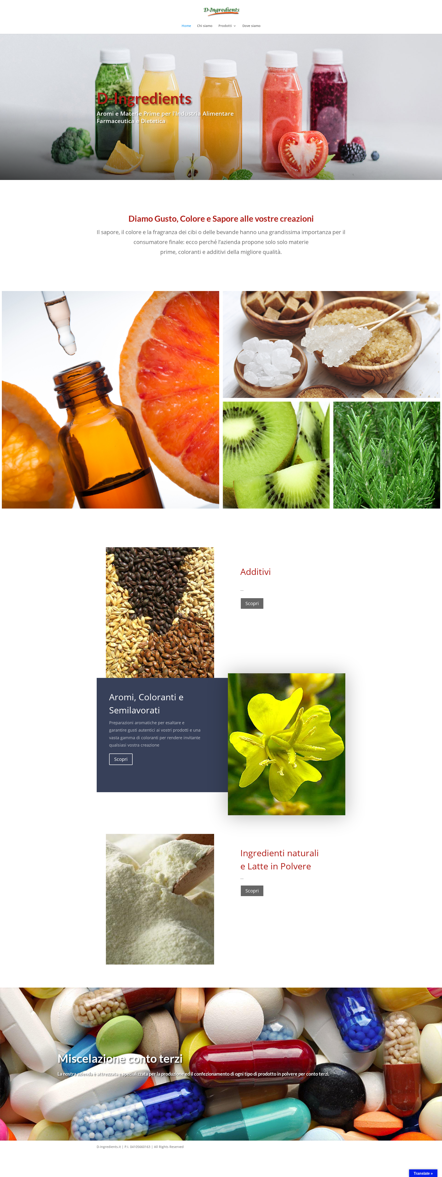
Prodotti (225, 26)
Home (186, 26)
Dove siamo (251, 26)
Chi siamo (204, 26)
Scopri (252, 603)
